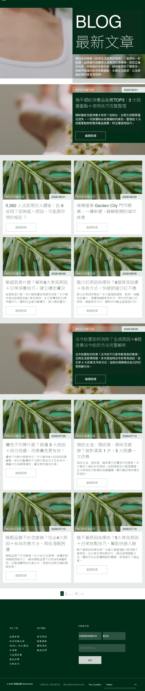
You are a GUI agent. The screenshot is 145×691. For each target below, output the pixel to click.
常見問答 (42, 636)
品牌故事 (14, 636)
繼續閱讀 (90, 136)
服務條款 (44, 684)
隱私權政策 (55, 684)
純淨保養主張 (17, 641)
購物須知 (42, 645)
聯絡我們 (42, 650)
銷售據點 (42, 641)
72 (76, 593)
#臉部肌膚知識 (84, 90)
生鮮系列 (14, 663)
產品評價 (14, 659)
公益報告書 (15, 654)
